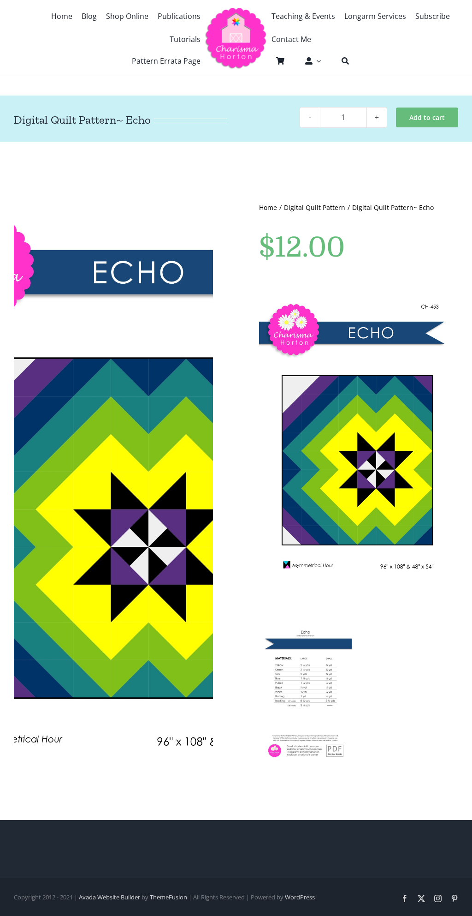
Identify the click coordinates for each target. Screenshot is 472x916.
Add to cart (427, 117)
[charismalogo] (236, 11)
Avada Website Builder (109, 897)
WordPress (300, 897)
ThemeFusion (168, 897)
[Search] (340, 61)
